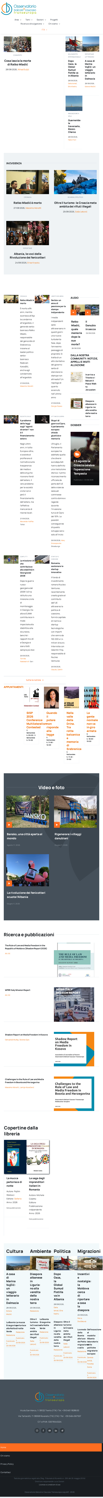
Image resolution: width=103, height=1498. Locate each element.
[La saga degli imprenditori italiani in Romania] (38, 1141)
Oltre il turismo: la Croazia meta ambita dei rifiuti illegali (75, 204)
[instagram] (37, 1430)
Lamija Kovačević (27, 1087)
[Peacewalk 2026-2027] (77, 372)
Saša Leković (81, 211)
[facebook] (43, 1430)
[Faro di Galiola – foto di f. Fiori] (74, 96)
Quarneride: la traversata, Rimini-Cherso (74, 126)
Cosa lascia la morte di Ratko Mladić (17, 62)
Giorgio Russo (56, 406)
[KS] (74, 1033)
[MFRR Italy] (74, 988)
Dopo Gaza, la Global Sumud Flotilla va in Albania (73, 68)
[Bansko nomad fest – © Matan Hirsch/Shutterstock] (27, 796)
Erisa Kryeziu (33, 262)
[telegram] (62, 1430)
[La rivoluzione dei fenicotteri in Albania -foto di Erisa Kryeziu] (27, 855)
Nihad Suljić (23, 69)
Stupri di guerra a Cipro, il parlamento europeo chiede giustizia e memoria (58, 429)
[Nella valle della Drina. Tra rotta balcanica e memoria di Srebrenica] (71, 697)
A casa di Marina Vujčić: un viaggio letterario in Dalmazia (90, 69)
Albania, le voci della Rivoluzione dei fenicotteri (27, 255)
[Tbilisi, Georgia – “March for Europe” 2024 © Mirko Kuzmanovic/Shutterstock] (11, 416)
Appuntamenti (13, 687)
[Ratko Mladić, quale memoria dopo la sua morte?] (78, 306)
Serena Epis (24, 1039)
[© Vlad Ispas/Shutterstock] (42, 556)
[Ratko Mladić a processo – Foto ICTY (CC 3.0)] (27, 171)
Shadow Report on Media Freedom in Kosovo (26, 1034)
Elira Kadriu (72, 86)
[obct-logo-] (49, 1390)
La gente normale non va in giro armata (92, 722)
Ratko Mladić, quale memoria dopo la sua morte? (76, 333)
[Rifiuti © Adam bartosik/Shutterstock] (75, 171)
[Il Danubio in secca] (92, 306)
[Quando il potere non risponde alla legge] (51, 697)
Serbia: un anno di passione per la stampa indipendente (58, 306)
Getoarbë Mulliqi (12, 1039)
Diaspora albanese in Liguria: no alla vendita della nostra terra (36, 1288)
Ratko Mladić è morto (28, 203)
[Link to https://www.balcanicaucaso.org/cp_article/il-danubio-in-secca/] (88, 312)
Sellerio (17, 1198)
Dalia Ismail (72, 83)
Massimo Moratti (33, 208)
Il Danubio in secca (91, 325)
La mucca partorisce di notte (14, 1181)
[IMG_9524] (11, 556)
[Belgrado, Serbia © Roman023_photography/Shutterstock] (42, 296)
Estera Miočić (90, 86)
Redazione (10, 1335)
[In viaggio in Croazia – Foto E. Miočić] (90, 37)
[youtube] (49, 1430)
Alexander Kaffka (27, 521)
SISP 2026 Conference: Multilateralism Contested (37, 720)
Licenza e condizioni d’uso (49, 1484)
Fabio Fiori (72, 140)
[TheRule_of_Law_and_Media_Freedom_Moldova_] (74, 943)
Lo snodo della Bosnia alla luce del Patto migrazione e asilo (83, 1338)
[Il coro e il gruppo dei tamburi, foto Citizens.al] (27, 222)
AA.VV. (7, 953)
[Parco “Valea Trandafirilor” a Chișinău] (90, 1257)
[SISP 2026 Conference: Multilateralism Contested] (31, 697)
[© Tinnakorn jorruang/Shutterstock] (42, 416)
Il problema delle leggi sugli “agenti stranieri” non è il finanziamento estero (27, 429)
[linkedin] (55, 1430)
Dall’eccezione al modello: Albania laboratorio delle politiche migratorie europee (94, 1341)
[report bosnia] (74, 1077)
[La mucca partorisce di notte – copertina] (15, 1141)
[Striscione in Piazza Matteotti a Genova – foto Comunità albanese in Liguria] (77, 399)
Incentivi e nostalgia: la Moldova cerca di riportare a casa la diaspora (84, 1292)
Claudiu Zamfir (57, 669)
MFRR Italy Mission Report (17, 990)
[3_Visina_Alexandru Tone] (75, 796)
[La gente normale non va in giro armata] (91, 697)
